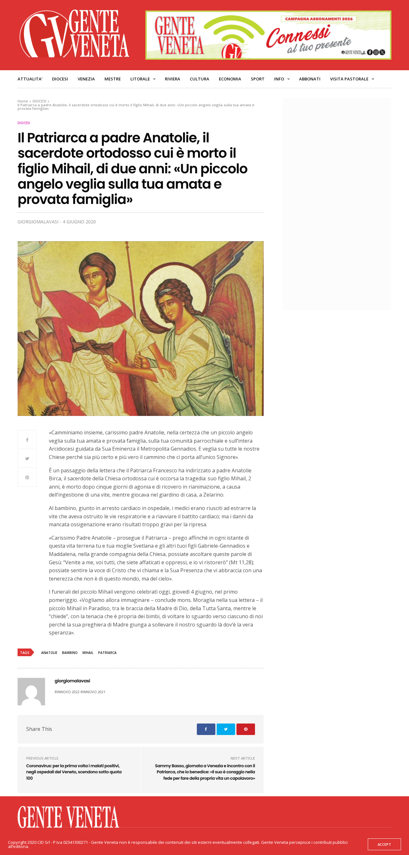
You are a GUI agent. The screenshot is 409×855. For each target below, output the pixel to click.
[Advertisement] (340, 203)
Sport (258, 79)
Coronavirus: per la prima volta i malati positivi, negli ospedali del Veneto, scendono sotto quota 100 (73, 772)
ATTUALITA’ (30, 79)
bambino (70, 652)
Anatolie (49, 652)
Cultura (199, 79)
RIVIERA (172, 79)
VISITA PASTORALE (349, 79)
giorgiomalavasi (38, 222)
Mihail (87, 652)
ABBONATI (309, 79)
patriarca (107, 652)
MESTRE (112, 79)
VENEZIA (86, 79)
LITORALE (140, 79)
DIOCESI (60, 79)
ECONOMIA (230, 79)
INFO (279, 79)
